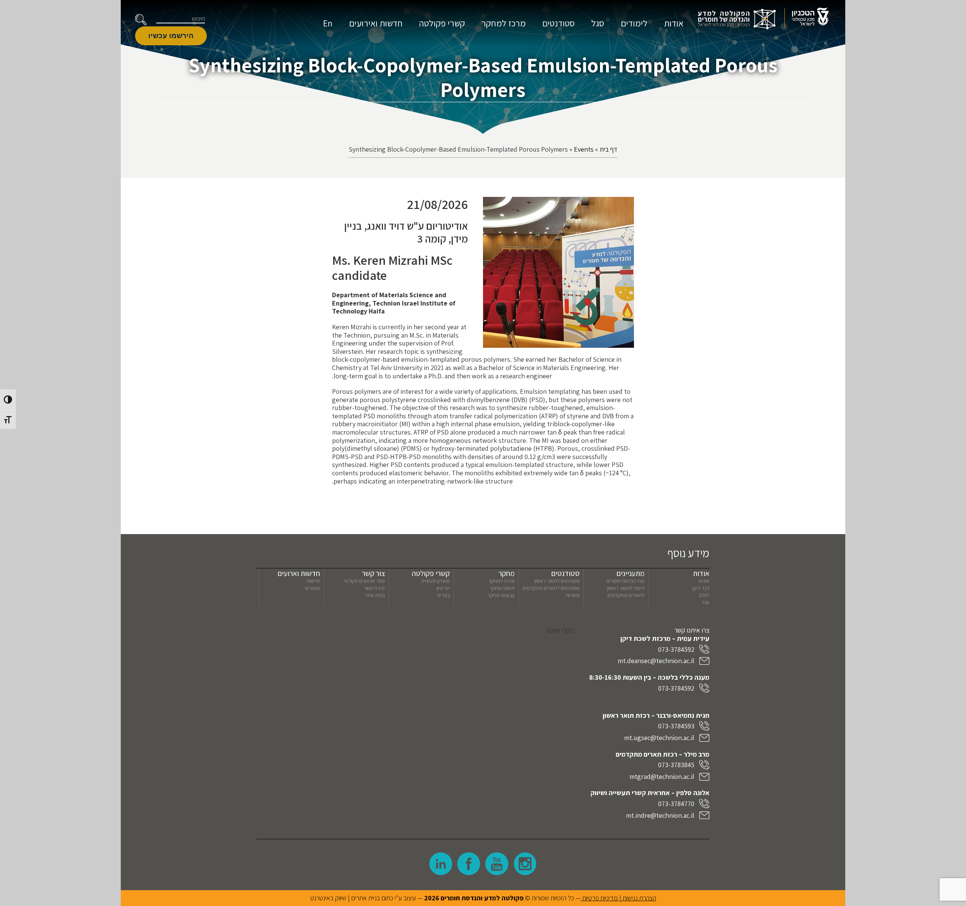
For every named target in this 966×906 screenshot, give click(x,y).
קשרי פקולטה (442, 23)
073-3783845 (676, 764)
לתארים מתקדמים (626, 595)
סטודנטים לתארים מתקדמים (551, 588)
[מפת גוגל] (415, 706)
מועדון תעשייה (435, 581)
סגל (597, 23)
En (327, 23)
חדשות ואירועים (376, 23)
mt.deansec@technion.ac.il (656, 660)
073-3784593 (676, 726)
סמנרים (312, 588)
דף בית (608, 149)
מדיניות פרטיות (600, 898)
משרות (573, 595)
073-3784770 (676, 803)
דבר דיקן (700, 588)
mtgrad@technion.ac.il (661, 776)
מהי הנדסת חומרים (625, 581)
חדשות (313, 581)
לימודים (634, 23)
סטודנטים (558, 23)
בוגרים (443, 595)
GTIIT (703, 595)
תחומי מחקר (502, 588)
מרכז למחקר (503, 23)
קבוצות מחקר (501, 595)
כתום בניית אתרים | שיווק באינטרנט (351, 898)
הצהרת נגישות (639, 898)
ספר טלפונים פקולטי (364, 581)
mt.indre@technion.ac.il (660, 815)
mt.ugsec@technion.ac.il (659, 737)
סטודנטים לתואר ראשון (557, 581)
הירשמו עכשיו (171, 36)
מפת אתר (375, 595)
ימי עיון (443, 588)
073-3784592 (676, 649)
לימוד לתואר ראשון (626, 588)
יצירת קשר (374, 588)
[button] (140, 19)
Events (584, 149)
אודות (673, 23)
